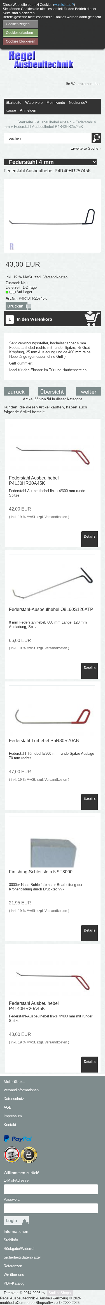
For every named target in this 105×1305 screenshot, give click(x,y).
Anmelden (28, 110)
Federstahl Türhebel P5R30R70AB (44, 740)
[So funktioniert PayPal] (18, 1138)
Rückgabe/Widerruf (19, 1249)
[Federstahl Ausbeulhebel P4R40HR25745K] (52, 215)
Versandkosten (55, 277)
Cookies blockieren (20, 41)
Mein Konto (55, 102)
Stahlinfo (11, 1240)
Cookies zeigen (18, 24)
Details (89, 536)
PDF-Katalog (14, 1283)
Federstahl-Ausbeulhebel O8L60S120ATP (51, 609)
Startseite (13, 102)
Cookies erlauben (19, 33)
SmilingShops (59, 1293)
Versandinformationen (21, 1090)
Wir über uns (14, 1275)
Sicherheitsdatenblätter (22, 1257)
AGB (7, 1107)
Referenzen (13, 1266)
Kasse (11, 110)
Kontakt (10, 1125)
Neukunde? (78, 102)
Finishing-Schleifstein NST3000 (41, 871)
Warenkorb (34, 102)
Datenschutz (14, 1099)
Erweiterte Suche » (86, 148)
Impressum (13, 1116)
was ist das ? (64, 5)
